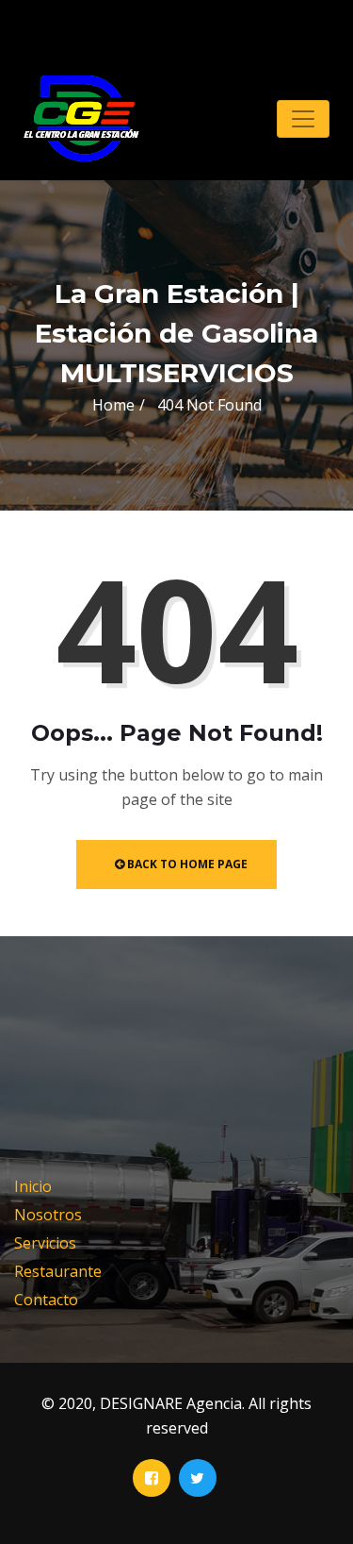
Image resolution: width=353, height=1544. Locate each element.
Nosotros (48, 1214)
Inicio (33, 1186)
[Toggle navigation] (303, 119)
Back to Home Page (186, 864)
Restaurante (58, 1271)
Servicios (45, 1243)
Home (113, 404)
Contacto (46, 1299)
